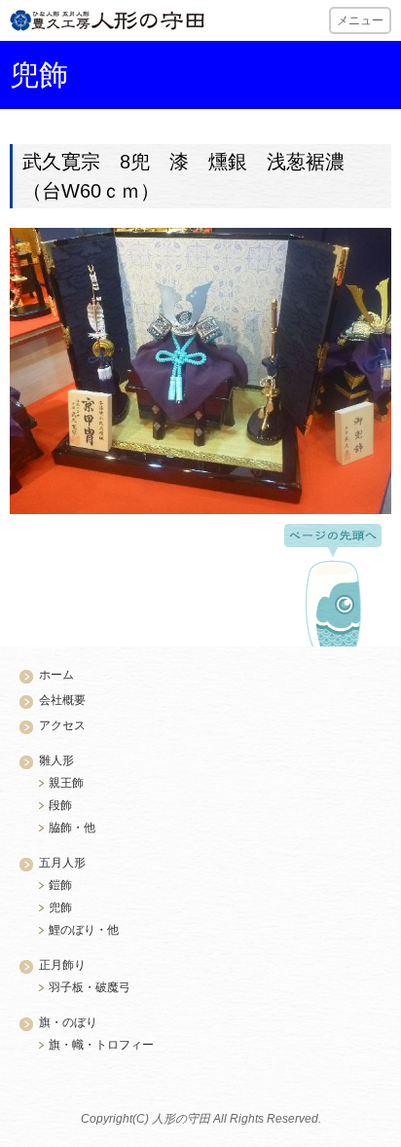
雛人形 (56, 760)
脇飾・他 (72, 827)
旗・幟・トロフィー (101, 1045)
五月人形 (62, 863)
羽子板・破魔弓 (89, 987)
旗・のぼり (68, 1022)
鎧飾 (60, 885)
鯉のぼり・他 (84, 930)
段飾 (60, 805)
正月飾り (62, 965)
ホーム (56, 675)
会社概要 (62, 700)
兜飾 (60, 907)
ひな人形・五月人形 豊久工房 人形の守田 (107, 20)
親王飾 (66, 783)
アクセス (62, 725)
